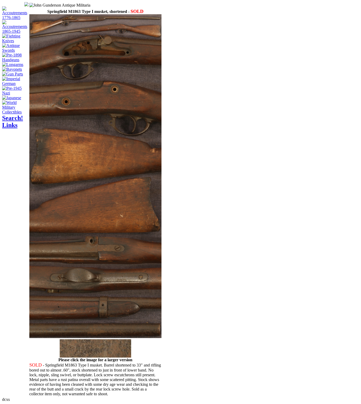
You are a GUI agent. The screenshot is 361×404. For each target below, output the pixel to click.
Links (9, 125)
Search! (12, 118)
